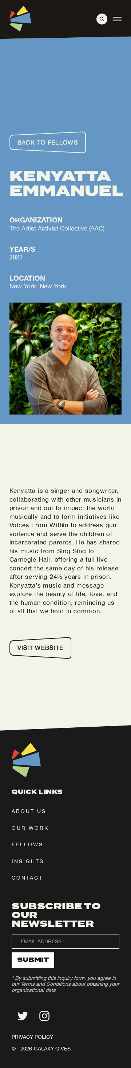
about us (29, 811)
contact (27, 878)
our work (30, 828)
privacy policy (32, 1037)
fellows (27, 844)
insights (28, 861)
